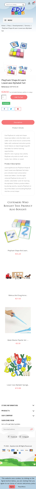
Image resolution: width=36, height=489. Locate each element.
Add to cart (19, 97)
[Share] (4, 109)
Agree (12, 487)
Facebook (14, 437)
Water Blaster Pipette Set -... (18, 340)
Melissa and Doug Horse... (18, 295)
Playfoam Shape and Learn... (18, 250)
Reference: (5, 87)
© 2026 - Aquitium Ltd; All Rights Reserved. (18, 446)
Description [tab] (18, 122)
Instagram (25, 437)
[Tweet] (11, 109)
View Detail (21, 244)
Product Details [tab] (18, 128)
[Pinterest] (18, 109)
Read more (22, 487)
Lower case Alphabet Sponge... (18, 385)
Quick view (15, 244)
